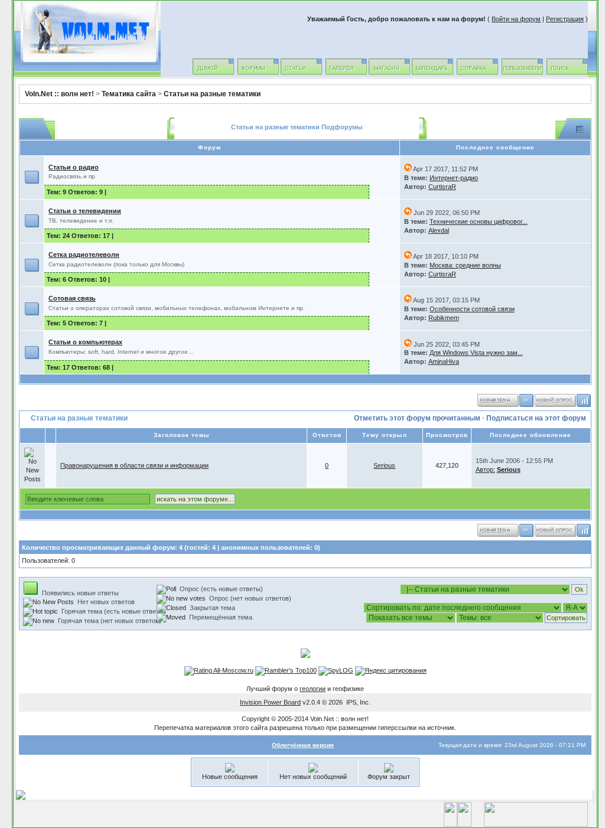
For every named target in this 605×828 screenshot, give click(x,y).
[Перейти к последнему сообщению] (408, 168)
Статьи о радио (73, 167)
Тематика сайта (129, 94)
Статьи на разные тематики (212, 94)
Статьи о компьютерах (85, 341)
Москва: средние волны (465, 265)
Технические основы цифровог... (479, 221)
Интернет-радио (454, 177)
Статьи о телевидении (84, 210)
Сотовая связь (72, 298)
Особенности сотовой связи (472, 308)
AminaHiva (443, 361)
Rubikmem (443, 317)
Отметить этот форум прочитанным (417, 418)
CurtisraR (442, 186)
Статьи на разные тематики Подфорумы (296, 127)
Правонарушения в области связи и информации (134, 465)
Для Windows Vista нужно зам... (476, 352)
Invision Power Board (270, 702)
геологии (313, 688)
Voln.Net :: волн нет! (59, 94)
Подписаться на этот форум (536, 418)
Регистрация (565, 18)
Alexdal (438, 230)
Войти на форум (516, 18)
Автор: (485, 469)
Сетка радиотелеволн (83, 254)
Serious (384, 465)
